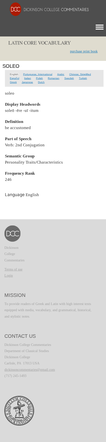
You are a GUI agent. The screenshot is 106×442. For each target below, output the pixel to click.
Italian (27, 78)
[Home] (47, 9)
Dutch (41, 82)
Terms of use (13, 269)
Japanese (27, 82)
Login (8, 275)
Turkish (83, 78)
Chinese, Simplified (80, 74)
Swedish (69, 78)
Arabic (60, 74)
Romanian (53, 78)
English (14, 74)
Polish (39, 78)
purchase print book (84, 51)
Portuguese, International (37, 74)
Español (14, 78)
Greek (13, 82)
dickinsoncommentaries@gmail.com (29, 370)
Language (15, 194)
